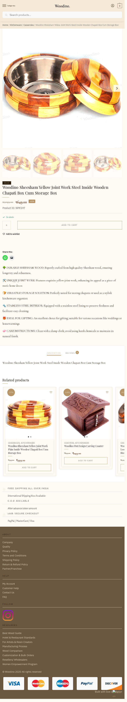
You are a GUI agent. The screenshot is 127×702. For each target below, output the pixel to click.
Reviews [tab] (71, 352)
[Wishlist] (50, 392)
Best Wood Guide (11, 633)
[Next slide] (116, 88)
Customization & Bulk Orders (18, 655)
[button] (119, 5)
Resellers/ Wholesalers (14, 659)
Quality (6, 546)
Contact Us (8, 592)
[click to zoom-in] (62, 88)
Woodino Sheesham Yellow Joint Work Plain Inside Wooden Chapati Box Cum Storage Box (28, 449)
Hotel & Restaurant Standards (18, 637)
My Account (8, 583)
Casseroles (28, 25)
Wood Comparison (12, 650)
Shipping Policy (10, 560)
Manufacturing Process (14, 646)
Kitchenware (16, 25)
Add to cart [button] (29, 467)
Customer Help (10, 588)
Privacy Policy (9, 551)
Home (5, 25)
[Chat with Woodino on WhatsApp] (117, 694)
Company (7, 542)
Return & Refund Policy (15, 564)
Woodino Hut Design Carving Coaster (84, 446)
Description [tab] (54, 353)
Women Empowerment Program (19, 664)
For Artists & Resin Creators (17, 642)
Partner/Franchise (12, 568)
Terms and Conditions (14, 555)
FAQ (4, 596)
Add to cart (70, 225)
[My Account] (113, 6)
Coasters (69, 443)
